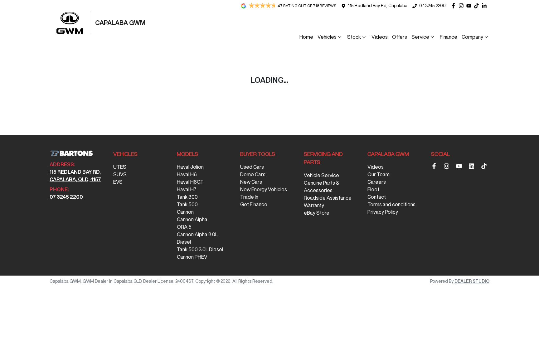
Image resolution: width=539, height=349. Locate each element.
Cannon (185, 211)
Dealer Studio (471, 281)
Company (472, 36)
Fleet (373, 189)
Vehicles (327, 36)
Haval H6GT (190, 181)
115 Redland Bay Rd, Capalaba (377, 5)
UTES (119, 166)
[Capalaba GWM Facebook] (455, 5)
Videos (379, 36)
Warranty (314, 205)
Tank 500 (187, 204)
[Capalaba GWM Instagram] (462, 5)
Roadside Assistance (328, 197)
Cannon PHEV (192, 256)
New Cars (251, 181)
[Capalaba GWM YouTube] (470, 5)
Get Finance (253, 204)
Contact (376, 196)
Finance (448, 36)
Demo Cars (252, 174)
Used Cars (252, 166)
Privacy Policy (382, 211)
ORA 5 (184, 226)
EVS (118, 181)
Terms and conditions (391, 204)
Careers (376, 181)
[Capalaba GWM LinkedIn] (485, 5)
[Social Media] (478, 5)
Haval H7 (187, 189)
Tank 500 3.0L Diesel (200, 249)
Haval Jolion (190, 166)
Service (420, 36)
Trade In (249, 196)
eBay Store (316, 212)
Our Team (378, 174)
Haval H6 (187, 174)
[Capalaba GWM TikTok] (485, 166)
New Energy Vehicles (263, 189)
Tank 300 (187, 196)
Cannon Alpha (192, 219)
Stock (354, 36)
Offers (399, 36)
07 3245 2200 (432, 5)
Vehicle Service (321, 175)
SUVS (120, 174)
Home (306, 36)
